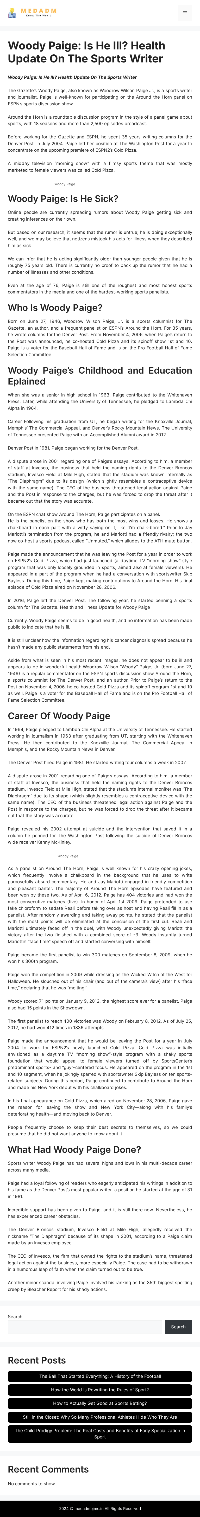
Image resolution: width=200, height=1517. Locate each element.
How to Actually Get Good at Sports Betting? (100, 1403)
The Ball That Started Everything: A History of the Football (100, 1376)
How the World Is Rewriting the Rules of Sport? (100, 1389)
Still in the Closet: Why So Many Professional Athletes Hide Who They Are (100, 1417)
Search (15, 1316)
